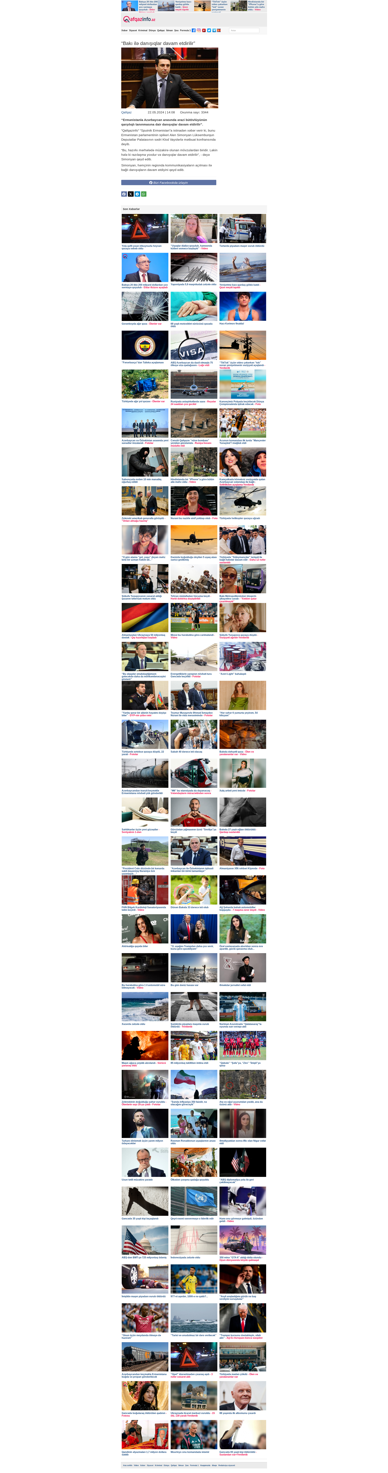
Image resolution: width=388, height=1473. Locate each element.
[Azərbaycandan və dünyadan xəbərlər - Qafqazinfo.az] (138, 19)
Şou (176, 30)
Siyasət (133, 30)
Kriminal (142, 30)
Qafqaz (161, 30)
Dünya (152, 30)
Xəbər (124, 30)
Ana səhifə (127, 1465)
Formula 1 (185, 30)
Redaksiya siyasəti (226, 1465)
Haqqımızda (205, 1465)
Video (136, 1465)
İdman (169, 30)
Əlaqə (214, 1465)
